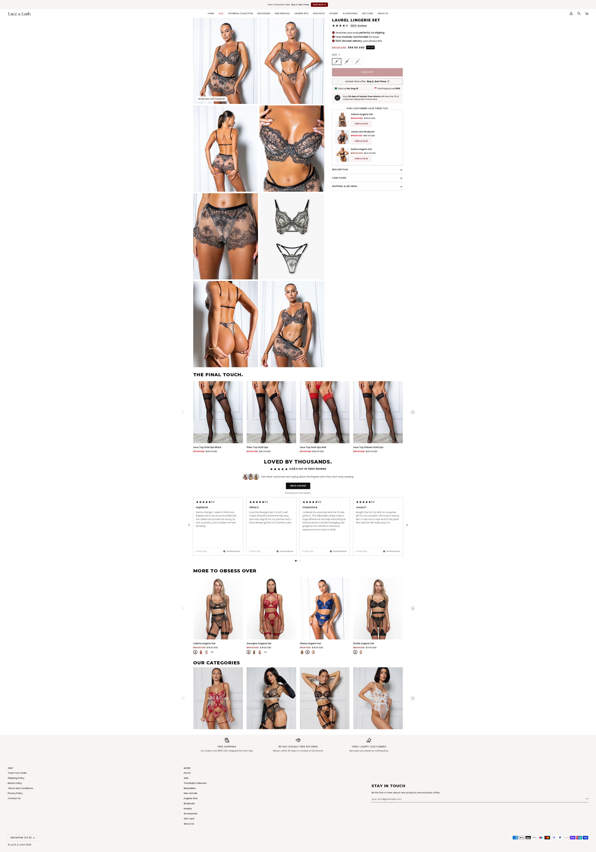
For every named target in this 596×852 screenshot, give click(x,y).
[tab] (296, 561)
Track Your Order (17, 772)
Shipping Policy (16, 778)
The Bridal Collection (195, 783)
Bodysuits (189, 803)
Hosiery (188, 808)
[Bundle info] (388, 81)
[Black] (195, 652)
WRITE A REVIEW (298, 485)
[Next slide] (407, 525)
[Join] (585, 798)
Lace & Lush (17, 844)
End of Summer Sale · (295, 4)
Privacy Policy (15, 793)
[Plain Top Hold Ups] (271, 412)
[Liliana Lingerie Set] (325, 608)
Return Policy (15, 783)
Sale (186, 778)
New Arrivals (190, 793)
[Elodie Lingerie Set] (378, 608)
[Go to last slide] (189, 525)
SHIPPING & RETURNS (344, 186)
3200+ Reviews (358, 25)
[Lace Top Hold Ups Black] (218, 412)
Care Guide (339, 177)
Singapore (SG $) (21, 837)
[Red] (201, 652)
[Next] (412, 412)
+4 (211, 652)
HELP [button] (10, 768)
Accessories (190, 813)
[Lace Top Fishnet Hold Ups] (378, 412)
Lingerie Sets (191, 798)
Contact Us (14, 798)
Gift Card (189, 818)
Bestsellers (190, 788)
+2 (265, 652)
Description (340, 169)
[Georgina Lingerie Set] (271, 608)
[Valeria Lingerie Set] (218, 608)
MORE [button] (187, 768)
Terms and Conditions (20, 788)
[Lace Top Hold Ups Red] (325, 412)
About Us (189, 823)
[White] (206, 652)
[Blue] (307, 652)
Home (187, 772)
